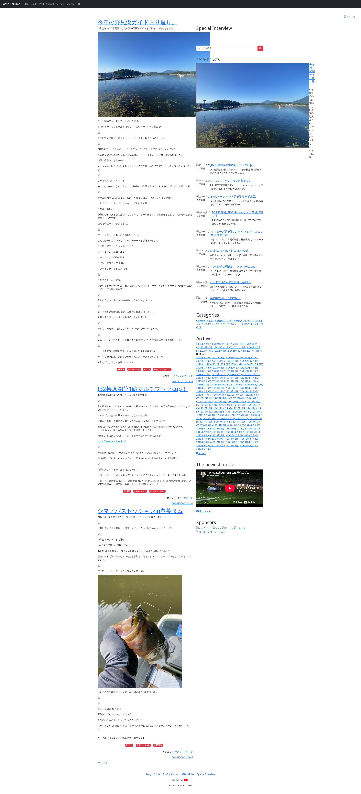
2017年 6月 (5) (225, 398)
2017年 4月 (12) (241, 398)
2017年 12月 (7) (250, 391)
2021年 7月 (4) (220, 357)
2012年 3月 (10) (250, 445)
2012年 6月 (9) (204, 445)
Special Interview (55, 4)
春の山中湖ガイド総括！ (225, 298)
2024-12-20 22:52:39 (182, 503)
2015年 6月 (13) (245, 415)
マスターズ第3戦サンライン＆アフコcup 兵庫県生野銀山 (236, 233)
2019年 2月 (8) (219, 381)
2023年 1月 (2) (225, 347)
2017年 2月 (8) (207, 401)
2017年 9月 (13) (240, 394)
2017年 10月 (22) (223, 394)
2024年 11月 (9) (222, 344)
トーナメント (186, 497)
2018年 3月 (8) (204, 391)
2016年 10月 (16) (210, 404)
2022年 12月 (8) (241, 347)
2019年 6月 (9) (219, 377)
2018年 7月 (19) (204, 388)
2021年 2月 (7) (234, 360)
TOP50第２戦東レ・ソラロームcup (233, 266)
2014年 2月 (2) (237, 428)
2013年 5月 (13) (251, 435)
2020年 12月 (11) (250, 360)
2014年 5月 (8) (252, 425)
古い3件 (102, 763)
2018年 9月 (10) (239, 384)
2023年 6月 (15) (209, 347)
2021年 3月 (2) (219, 360)
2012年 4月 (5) (234, 445)
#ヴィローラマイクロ (162, 369)
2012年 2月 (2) (203, 448)
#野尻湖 (121, 369)
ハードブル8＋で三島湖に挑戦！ (230, 282)
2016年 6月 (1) (241, 404)
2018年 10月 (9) (222, 384)
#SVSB (147, 369)
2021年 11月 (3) (254, 350)
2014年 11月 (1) (224, 421)
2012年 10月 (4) (204, 442)
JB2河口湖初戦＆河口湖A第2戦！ (230, 251)
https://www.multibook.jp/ (112, 441)
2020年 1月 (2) (234, 371)
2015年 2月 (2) (243, 418)
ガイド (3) (215, 320)
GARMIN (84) (203, 320)
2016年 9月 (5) (226, 404)
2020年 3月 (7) (204, 371)
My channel (205, 511)
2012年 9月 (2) (220, 442)
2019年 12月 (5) (250, 371)
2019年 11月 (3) (204, 374)
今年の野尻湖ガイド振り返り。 (137, 22)
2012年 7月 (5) (250, 442)
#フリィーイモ (134, 369)
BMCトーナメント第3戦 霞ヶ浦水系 (233, 196)
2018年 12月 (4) (251, 381)
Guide (34, 4)
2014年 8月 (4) (207, 425)
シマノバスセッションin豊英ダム (140, 510)
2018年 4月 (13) (251, 388)
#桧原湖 (127, 491)
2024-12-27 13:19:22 (182, 381)
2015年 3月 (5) (227, 418)
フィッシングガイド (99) (221, 323)
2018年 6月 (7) (220, 388)
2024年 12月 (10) (205, 344)
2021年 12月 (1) (238, 350)
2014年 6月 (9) (237, 425)
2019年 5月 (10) (235, 377)
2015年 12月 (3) (209, 411)
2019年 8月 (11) (252, 374)
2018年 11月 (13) (205, 384)
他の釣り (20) (251, 323)
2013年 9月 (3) (253, 432)
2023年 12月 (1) (239, 344)
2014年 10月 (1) (241, 421)
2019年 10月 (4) (221, 374)
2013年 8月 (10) (204, 435)
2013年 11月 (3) (221, 432)
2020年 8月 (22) (255, 364)
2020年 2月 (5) (219, 371)
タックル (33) (226, 320)
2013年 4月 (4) (204, 438)
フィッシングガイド (182, 375)
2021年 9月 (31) (204, 357)
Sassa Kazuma (11, 4)
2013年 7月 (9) (220, 435)
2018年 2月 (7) (219, 391)
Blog (26, 4)
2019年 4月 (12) (251, 377)
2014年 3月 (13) (221, 428)
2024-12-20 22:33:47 (182, 757)
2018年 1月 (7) (234, 391)
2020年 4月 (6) (250, 367)
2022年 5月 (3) (207, 350)
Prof (41, 4)
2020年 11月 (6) (204, 364)
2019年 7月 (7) (204, 377)
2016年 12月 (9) (239, 401)
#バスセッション (143, 745)
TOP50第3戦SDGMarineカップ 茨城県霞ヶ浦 (237, 214)
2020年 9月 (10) (239, 364)
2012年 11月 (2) (250, 438)
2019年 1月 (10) (235, 381)
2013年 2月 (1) (234, 438)
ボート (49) (239, 323)
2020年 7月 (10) (204, 367)
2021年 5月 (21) (251, 357)
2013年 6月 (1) (235, 435)
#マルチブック (140, 491)
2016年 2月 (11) (242, 408)
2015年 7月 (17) (228, 415)
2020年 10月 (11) (222, 364)
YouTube (189, 774)
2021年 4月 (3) (204, 360)
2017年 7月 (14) (209, 398)
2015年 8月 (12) (212, 415)
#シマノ (129, 745)
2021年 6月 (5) (235, 357)
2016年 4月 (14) (209, 408)
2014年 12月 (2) (208, 421)
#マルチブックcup (157, 491)
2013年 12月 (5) (204, 432)
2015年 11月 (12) (226, 411)
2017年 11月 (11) (205, 394)
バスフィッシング (183, 751)
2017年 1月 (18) (223, 401)
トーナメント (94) (242, 320)
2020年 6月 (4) (220, 367)
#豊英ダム (158, 745)
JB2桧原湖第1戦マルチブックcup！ (143, 389)
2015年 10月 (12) (244, 411)
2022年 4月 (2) (222, 350)
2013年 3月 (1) (219, 438)
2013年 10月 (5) (237, 432)
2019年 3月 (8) (204, 381)
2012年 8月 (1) (235, 442)
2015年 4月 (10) (212, 418)
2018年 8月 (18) (255, 384)
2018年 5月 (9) (235, 388)
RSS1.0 (202, 453)
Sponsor (71, 4)
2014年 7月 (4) (222, 425)
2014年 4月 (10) (204, 428)
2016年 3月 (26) (225, 408)
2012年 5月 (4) (219, 445)
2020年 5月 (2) (235, 367)
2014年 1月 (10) (252, 428)
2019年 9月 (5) (237, 374)
